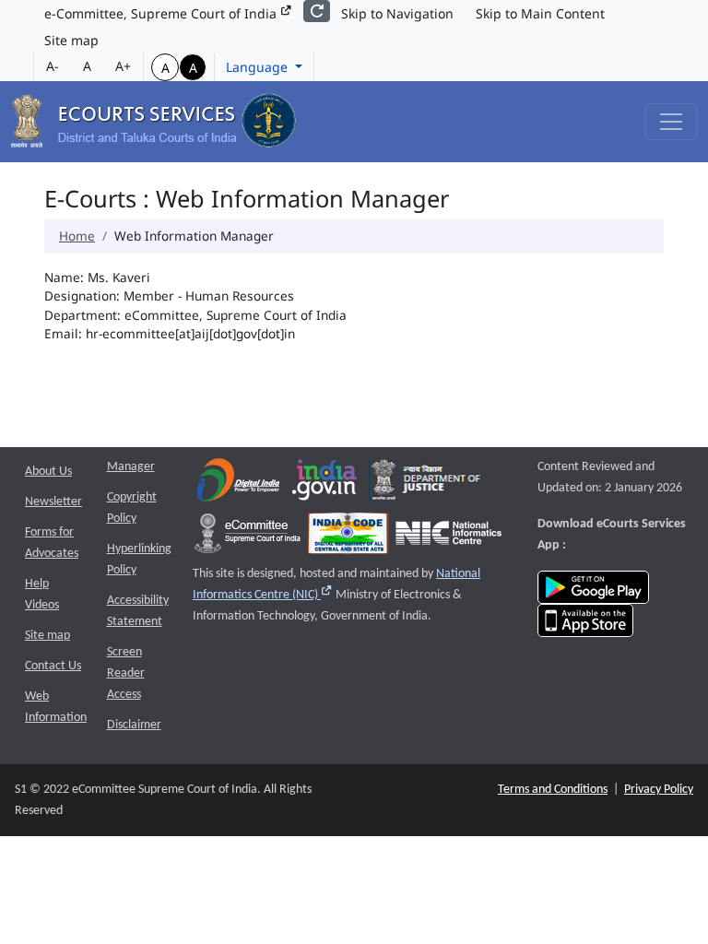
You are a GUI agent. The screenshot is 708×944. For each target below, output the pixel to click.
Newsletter (53, 502)
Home (77, 235)
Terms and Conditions (553, 790)
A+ (123, 66)
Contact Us (53, 666)
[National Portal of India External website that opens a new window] (325, 484)
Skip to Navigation (397, 13)
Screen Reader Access (126, 673)
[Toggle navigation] (671, 121)
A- (52, 66)
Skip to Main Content (540, 13)
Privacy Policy (658, 790)
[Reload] (316, 11)
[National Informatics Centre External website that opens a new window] (448, 538)
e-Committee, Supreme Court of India (162, 13)
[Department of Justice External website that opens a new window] (426, 484)
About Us (48, 472)
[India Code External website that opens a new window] (348, 538)
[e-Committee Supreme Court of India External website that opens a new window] (247, 538)
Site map (71, 40)
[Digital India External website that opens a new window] (238, 484)
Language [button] (258, 67)
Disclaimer (134, 725)
